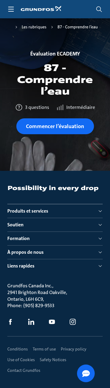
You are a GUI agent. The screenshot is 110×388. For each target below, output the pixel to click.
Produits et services (27, 211)
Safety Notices (53, 359)
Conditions (17, 349)
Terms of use (44, 349)
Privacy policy (73, 349)
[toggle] (11, 9)
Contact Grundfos (23, 370)
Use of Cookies (21, 359)
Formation (18, 238)
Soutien (15, 224)
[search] (99, 9)
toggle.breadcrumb (9, 27)
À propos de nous (25, 252)
